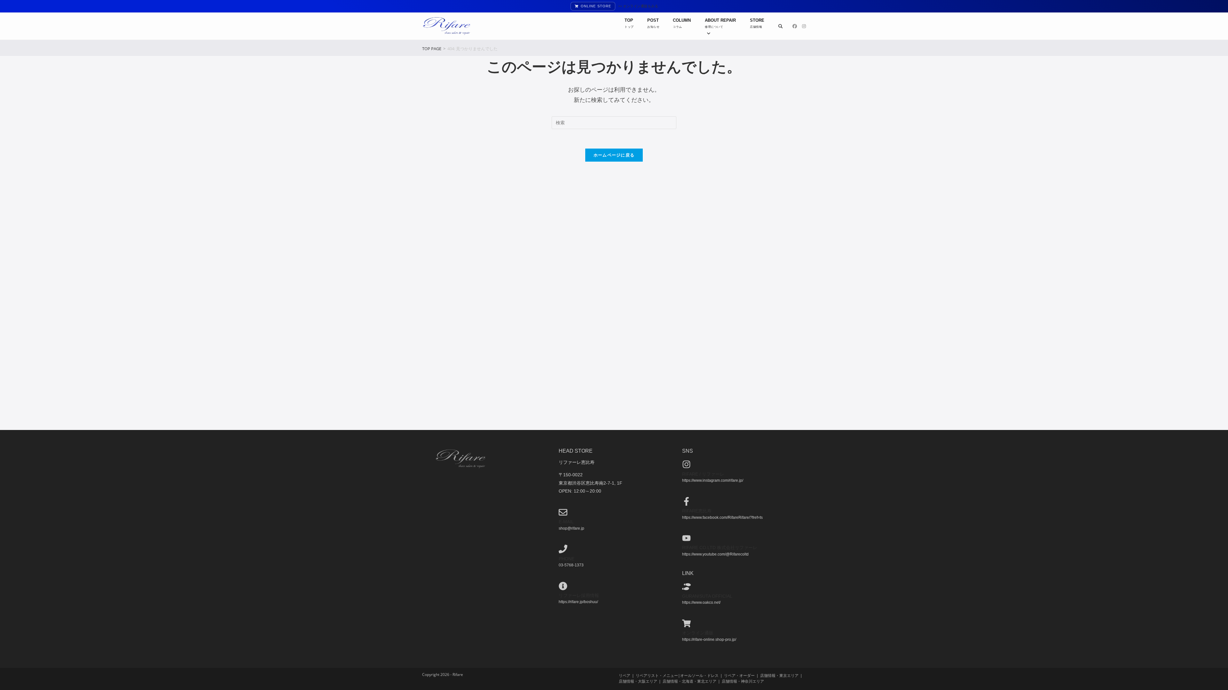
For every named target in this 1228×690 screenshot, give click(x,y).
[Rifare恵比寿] (686, 501)
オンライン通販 (697, 632)
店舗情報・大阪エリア (638, 681)
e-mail (566, 521)
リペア (624, 675)
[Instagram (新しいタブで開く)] (803, 26)
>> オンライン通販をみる (638, 6)
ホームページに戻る (614, 155)
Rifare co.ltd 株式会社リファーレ (719, 547)
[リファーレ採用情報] (563, 586)
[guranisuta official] (686, 586)
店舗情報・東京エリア (779, 675)
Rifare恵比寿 (697, 510)
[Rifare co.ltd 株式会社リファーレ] (686, 538)
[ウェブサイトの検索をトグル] (780, 26)
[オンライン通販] (686, 623)
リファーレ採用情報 (579, 595)
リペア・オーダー (739, 675)
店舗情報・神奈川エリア (743, 681)
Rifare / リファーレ (703, 474)
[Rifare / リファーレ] (686, 464)
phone (566, 558)
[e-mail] (563, 512)
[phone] (563, 549)
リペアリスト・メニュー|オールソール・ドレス (677, 675)
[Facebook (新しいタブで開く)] (794, 26)
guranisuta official (707, 596)
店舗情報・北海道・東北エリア (689, 681)
